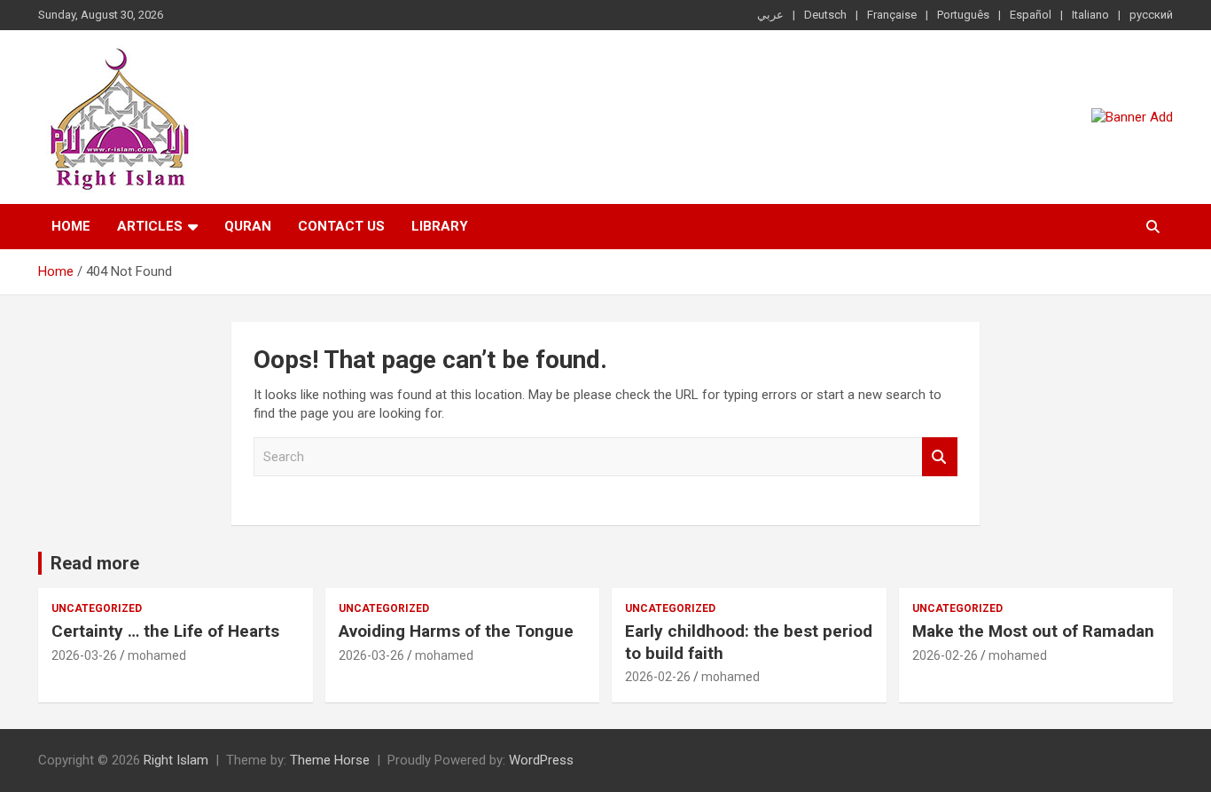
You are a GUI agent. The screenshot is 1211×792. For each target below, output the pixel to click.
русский (1151, 14)
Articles (150, 226)
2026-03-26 (84, 655)
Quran (247, 226)
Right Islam (176, 760)
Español (1030, 14)
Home (70, 226)
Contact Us (341, 226)
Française (892, 14)
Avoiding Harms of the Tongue (456, 631)
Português (963, 14)
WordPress (541, 760)
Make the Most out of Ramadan (1033, 631)
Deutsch (825, 14)
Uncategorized (96, 608)
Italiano (1090, 14)
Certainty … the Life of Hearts (165, 631)
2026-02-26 (658, 677)
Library (439, 226)
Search (939, 457)
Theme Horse (330, 760)
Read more (95, 563)
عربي (770, 14)
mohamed (157, 655)
